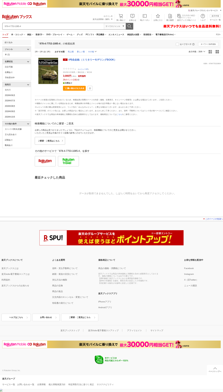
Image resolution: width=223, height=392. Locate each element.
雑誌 (29, 34)
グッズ (80, 34)
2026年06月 (10, 95)
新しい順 (81, 51)
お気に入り (158, 20)
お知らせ (132, 20)
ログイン (107, 16)
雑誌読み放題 (133, 34)
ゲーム (70, 34)
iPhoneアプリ (104, 301)
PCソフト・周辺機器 (95, 34)
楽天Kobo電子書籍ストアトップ (103, 330)
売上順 (71, 51)
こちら (119, 114)
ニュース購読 (190, 285)
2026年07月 (10, 100)
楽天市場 (215, 16)
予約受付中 (10, 77)
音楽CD (38, 34)
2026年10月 (10, 117)
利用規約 (6, 280)
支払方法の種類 (59, 280)
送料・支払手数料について (65, 268)
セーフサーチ (186, 44)
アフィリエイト (134, 330)
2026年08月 (10, 106)
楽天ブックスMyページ (186, 20)
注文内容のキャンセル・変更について (70, 297)
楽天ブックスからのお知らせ (15, 285)
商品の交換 (57, 285)
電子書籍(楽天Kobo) (164, 34)
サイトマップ (156, 330)
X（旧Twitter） (191, 280)
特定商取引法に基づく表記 (81, 384)
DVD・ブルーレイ (54, 34)
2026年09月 (10, 111)
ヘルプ (203, 20)
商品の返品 (57, 291)
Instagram (189, 274)
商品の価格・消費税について (112, 268)
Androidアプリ (105, 307)
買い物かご (120, 20)
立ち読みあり (11, 134)
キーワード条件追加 (208, 44)
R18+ (218, 34)
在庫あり (9, 72)
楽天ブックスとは (10, 268)
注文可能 (9, 67)
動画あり (9, 145)
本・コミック (17, 34)
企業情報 (41, 384)
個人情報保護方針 (57, 384)
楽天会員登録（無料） (102, 19)
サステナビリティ (105, 384)
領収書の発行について (62, 303)
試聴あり (9, 140)
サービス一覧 (215, 20)
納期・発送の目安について (65, 274)
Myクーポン (145, 20)
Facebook (189, 268)
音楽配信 (147, 34)
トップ (5, 34)
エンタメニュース (116, 34)
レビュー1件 (83, 69)
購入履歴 (170, 20)
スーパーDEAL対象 (13, 129)
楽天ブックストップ (70, 330)
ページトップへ (215, 371)
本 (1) (7, 54)
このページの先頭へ (214, 219)
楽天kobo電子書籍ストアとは (16, 274)
